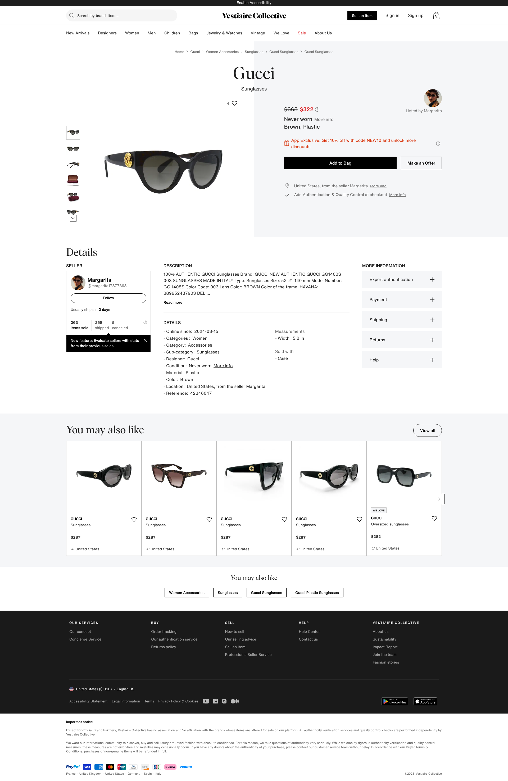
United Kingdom (90, 774)
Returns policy (163, 647)
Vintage (258, 33)
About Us (323, 33)
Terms (149, 701)
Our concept (80, 631)
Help (374, 360)
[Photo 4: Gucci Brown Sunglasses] (73, 180)
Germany (134, 774)
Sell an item (362, 15)
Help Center (309, 631)
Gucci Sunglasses (283, 51)
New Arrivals (77, 33)
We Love (281, 33)
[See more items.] (73, 218)
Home (179, 51)
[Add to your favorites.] (134, 519)
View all (427, 430)
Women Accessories (222, 51)
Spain (148, 774)
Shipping (378, 319)
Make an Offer (421, 163)
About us (380, 631)
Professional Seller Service (248, 654)
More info (324, 119)
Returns (377, 340)
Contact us (308, 639)
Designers (107, 33)
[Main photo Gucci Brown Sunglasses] (73, 132)
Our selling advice (240, 639)
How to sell (234, 631)
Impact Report (385, 647)
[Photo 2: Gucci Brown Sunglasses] (73, 148)
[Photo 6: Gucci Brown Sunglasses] (73, 212)
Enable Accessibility (254, 3)
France (71, 774)
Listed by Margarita (424, 110)
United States (114, 774)
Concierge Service (85, 639)
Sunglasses (254, 51)
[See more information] (438, 143)
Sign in (392, 15)
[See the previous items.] (73, 125)
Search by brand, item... (98, 15)
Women (132, 33)
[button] (436, 15)
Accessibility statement (88, 701)
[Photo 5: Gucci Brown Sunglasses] (73, 196)
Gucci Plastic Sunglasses (317, 593)
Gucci (195, 51)
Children (172, 33)
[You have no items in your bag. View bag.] (436, 15)
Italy (158, 774)
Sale (302, 33)
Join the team (385, 654)
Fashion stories (386, 662)
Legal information (126, 701)
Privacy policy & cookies (178, 701)
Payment (378, 299)
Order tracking (163, 631)
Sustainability (384, 639)
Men (152, 33)
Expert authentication (391, 279)
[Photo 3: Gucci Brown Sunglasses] (73, 164)
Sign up (416, 15)
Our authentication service (174, 639)
